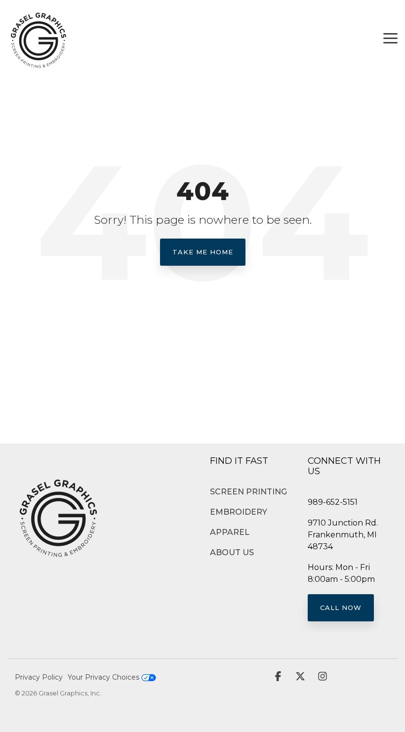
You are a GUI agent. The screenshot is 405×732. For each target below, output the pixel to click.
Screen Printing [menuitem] (248, 491)
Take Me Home (202, 252)
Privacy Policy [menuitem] (39, 677)
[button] (390, 37)
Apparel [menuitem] (229, 532)
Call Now (341, 607)
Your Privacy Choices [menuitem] (104, 677)
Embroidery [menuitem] (238, 512)
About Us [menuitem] (232, 552)
